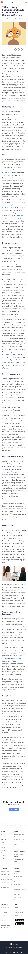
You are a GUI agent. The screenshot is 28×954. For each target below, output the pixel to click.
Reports (3, 847)
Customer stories (19, 912)
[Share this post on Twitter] (22, 49)
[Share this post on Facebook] (19, 49)
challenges (6, 472)
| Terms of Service (18, 947)
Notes (2, 845)
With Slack (3, 834)
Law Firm (16, 887)
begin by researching (9, 207)
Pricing (2, 858)
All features (3, 855)
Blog (2, 910)
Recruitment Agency (19, 897)
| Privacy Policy (12, 947)
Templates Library (5, 907)
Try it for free (14, 809)
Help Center (4, 912)
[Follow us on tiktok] (6, 952)
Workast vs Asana (5, 871)
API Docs (3, 915)
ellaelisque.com (7, 317)
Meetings (3, 850)
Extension (3, 852)
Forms (2, 842)
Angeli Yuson (7, 19)
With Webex (4, 837)
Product (17, 907)
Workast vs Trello (5, 887)
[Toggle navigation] (26, 2)
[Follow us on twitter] (17, 952)
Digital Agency (17, 879)
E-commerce (17, 881)
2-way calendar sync (19, 864)
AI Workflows (4, 839)
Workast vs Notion (5, 882)
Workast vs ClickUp (5, 874)
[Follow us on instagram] (10, 952)
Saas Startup (17, 899)
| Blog (11, 2)
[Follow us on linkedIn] (21, 952)
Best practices (18, 910)
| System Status (17, 949)
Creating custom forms (19, 851)
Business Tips (18, 915)
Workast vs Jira (4, 876)
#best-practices (21, 19)
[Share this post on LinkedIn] (15, 49)
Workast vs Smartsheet (6, 884)
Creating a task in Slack (19, 839)
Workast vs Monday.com (6, 879)
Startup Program (5, 918)
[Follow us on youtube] (14, 952)
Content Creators (18, 876)
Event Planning (17, 884)
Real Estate (16, 894)
